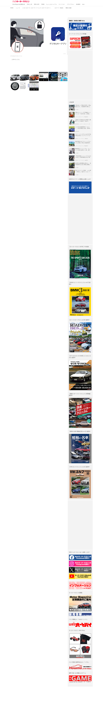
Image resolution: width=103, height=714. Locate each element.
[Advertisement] (51, 12)
